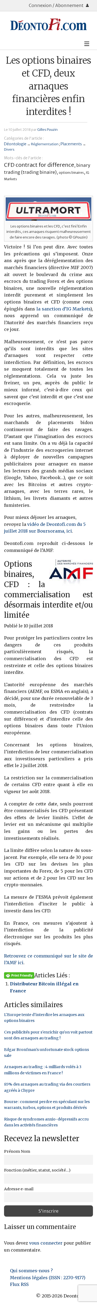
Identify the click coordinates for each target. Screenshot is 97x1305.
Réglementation (44, 144)
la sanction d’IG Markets (63, 309)
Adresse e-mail (18, 1189)
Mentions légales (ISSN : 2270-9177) (47, 1277)
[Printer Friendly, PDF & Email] (19, 975)
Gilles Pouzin (47, 129)
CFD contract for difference (39, 164)
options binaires (71, 173)
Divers (9, 149)
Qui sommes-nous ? (31, 1270)
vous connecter (46, 1243)
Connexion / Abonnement (56, 5)
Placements (71, 144)
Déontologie (15, 144)
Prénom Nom (17, 1151)
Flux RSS (19, 1284)
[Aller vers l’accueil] (48, 24)
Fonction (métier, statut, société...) (37, 1170)
